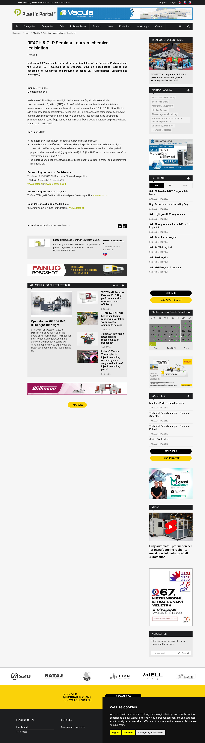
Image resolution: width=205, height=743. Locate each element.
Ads (62, 26)
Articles (97, 26)
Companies (48, 26)
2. (189, 322)
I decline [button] (128, 732)
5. (165, 326)
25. (159, 339)
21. (177, 335)
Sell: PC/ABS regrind (160, 247)
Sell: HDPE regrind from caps (165, 267)
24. (152, 339)
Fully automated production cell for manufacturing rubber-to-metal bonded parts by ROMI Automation (170, 551)
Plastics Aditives (159, 110)
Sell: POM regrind (158, 257)
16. (189, 331)
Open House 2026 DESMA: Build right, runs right (48, 323)
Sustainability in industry (163, 97)
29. (183, 339)
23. (189, 335)
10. (152, 331)
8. (183, 326)
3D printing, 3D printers (162, 126)
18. (159, 335)
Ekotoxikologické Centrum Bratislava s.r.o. (76, 240)
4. (159, 326)
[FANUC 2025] (77, 271)
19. (165, 335)
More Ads (171, 293)
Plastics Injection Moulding (164, 114)
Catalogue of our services (73, 727)
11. (159, 331)
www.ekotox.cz (101, 195)
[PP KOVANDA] (171, 155)
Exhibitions (125, 26)
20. (172, 335)
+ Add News (77, 405)
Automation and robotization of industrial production (167, 120)
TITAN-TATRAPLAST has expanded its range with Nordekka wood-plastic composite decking (112, 319)
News (110, 26)
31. (152, 344)
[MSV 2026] (171, 597)
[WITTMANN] (77, 390)
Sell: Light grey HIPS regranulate (167, 214)
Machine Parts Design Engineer (166, 403)
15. (183, 331)
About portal (22, 727)
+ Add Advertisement (171, 300)
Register (163, 2)
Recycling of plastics (161, 130)
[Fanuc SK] (171, 372)
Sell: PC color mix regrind (163, 237)
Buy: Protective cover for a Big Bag (168, 204)
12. (165, 331)
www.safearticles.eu (55, 183)
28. (177, 339)
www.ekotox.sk (35, 183)
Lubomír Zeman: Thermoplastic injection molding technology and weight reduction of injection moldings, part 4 (112, 360)
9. (189, 326)
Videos (159, 26)
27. (172, 339)
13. (172, 331)
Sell (185, 185)
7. (178, 326)
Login (173, 2)
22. (183, 335)
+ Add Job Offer (171, 458)
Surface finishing (160, 102)
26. (165, 339)
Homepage (16, 33)
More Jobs (171, 451)
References (21, 732)
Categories (30, 26)
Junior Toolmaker (159, 439)
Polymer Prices (78, 26)
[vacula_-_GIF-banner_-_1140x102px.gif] (125, 13)
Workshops (143, 26)
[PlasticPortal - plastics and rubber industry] (34, 13)
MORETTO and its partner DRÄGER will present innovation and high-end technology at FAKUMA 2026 (169, 77)
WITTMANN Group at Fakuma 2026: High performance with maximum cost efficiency (112, 298)
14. (177, 331)
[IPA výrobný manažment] (171, 484)
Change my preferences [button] (150, 732)
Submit (185, 653)
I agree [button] (115, 732)
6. (172, 326)
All (156, 185)
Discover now (123, 696)
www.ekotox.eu (76, 207)
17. (152, 335)
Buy (171, 185)
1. (183, 322)
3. (153, 326)
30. (189, 339)
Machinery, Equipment (162, 106)
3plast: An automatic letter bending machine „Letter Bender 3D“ (112, 338)
